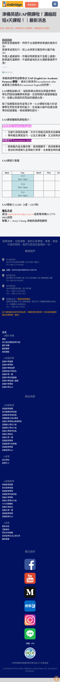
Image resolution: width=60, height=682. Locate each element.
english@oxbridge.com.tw (20, 214)
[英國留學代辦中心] (13, 4)
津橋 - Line (30, 643)
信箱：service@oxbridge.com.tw (21, 270)
